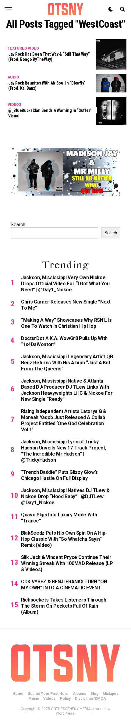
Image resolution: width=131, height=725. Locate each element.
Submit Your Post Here (48, 694)
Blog (94, 694)
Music (33, 698)
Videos (49, 698)
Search (18, 224)
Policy (65, 698)
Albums (79, 694)
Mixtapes (111, 694)
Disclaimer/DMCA (90, 698)
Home (17, 694)
